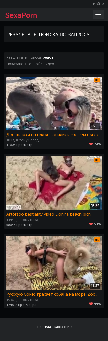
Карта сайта (63, 326)
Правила (44, 326)
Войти (98, 3)
